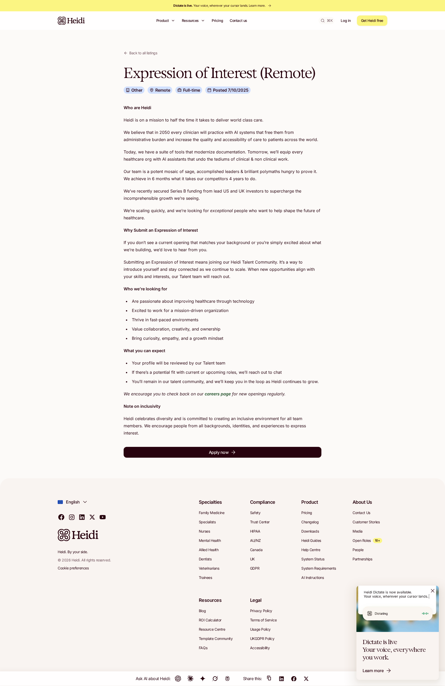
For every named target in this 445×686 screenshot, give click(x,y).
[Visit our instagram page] (71, 516)
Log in (345, 20)
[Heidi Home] (71, 20)
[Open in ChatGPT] (178, 678)
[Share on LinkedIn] (281, 678)
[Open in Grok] (215, 678)
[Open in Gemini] (203, 678)
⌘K (329, 20)
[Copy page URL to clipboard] (269, 678)
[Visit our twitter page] (92, 516)
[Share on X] (306, 678)
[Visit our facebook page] (61, 516)
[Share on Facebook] (294, 678)
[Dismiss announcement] (433, 591)
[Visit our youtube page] (102, 516)
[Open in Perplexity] (227, 678)
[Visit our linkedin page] (81, 516)
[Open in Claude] (190, 678)
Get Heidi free (372, 20)
